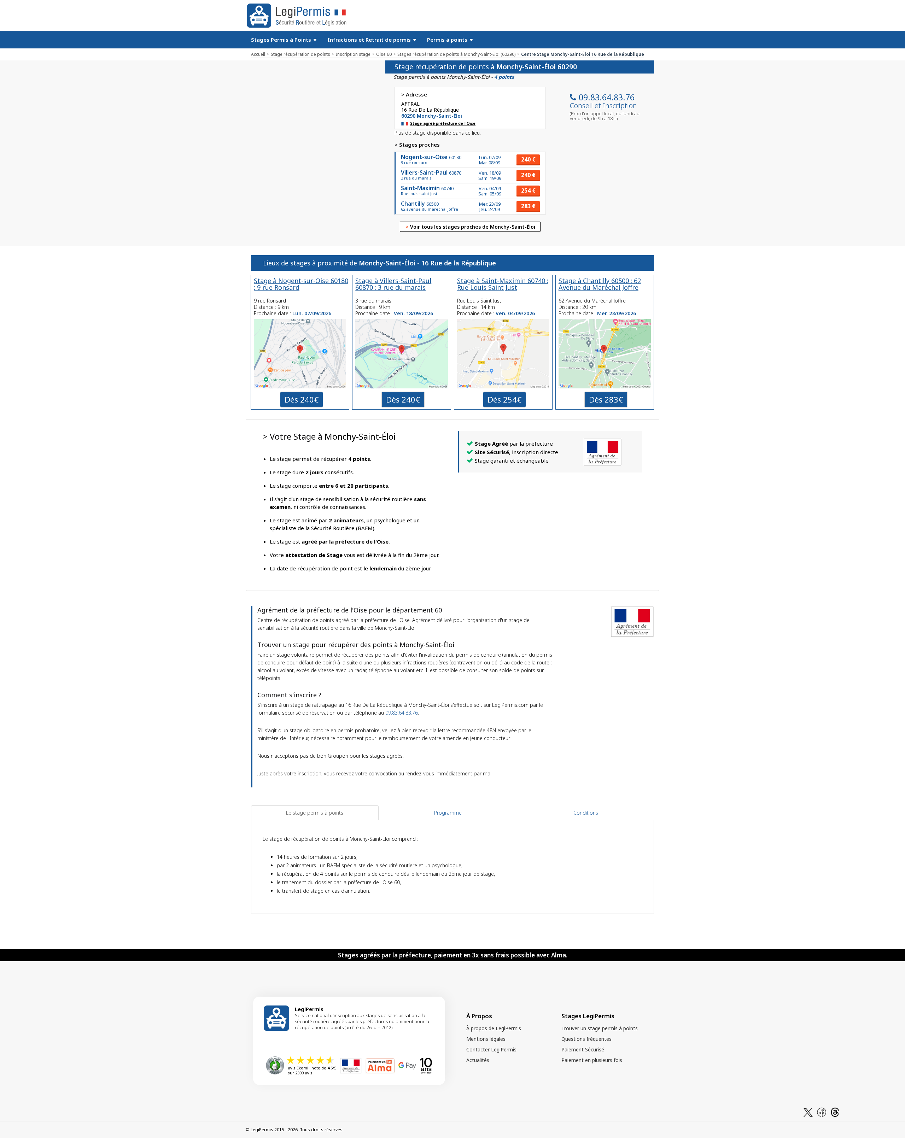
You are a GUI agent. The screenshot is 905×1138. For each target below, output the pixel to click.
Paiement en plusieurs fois (591, 1060)
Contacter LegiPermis (491, 1049)
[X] (808, 1111)
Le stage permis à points (314, 812)
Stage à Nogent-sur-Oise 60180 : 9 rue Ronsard (301, 284)
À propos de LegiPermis (493, 1028)
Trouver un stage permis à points (599, 1028)
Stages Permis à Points (282, 39)
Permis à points (448, 39)
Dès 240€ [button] (302, 399)
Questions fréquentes (586, 1039)
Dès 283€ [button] (606, 399)
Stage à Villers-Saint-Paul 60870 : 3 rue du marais (393, 284)
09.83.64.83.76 (607, 97)
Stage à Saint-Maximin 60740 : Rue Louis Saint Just (502, 284)
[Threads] (835, 1111)
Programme (448, 812)
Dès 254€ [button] (504, 399)
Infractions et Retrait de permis (369, 39)
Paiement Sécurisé (582, 1049)
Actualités (477, 1060)
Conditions (585, 812)
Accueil (258, 54)
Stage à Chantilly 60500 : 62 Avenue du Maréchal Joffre (600, 284)
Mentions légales (486, 1039)
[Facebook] (821, 1111)
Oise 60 (384, 54)
